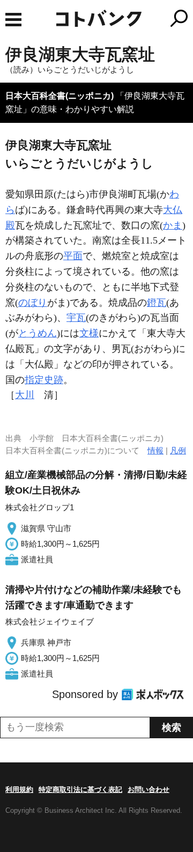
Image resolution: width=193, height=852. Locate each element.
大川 (24, 395)
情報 (155, 450)
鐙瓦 (156, 302)
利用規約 (19, 789)
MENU (13, 20)
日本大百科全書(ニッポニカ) (59, 95)
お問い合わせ (148, 789)
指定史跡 (44, 379)
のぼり (32, 302)
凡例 (178, 450)
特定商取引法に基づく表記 (80, 789)
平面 (73, 256)
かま (172, 225)
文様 (89, 333)
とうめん (37, 333)
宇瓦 (76, 317)
